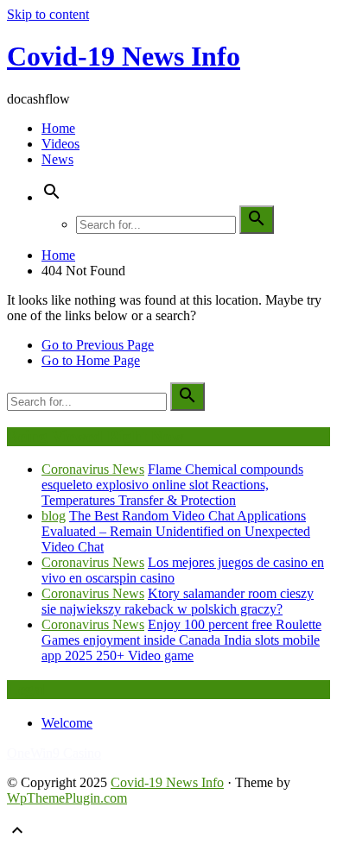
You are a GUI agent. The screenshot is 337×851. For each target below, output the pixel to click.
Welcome (66, 722)
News (57, 159)
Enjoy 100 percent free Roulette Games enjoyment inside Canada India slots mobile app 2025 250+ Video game (181, 640)
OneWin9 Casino (54, 753)
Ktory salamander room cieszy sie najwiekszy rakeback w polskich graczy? (177, 601)
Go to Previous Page (97, 344)
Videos (60, 143)
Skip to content (48, 14)
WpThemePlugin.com (67, 798)
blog (53, 515)
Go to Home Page (90, 360)
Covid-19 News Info (123, 56)
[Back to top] (17, 836)
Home (58, 128)
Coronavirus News (92, 469)
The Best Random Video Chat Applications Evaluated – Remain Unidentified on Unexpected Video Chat (175, 531)
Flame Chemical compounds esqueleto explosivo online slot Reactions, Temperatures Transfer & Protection (172, 484)
